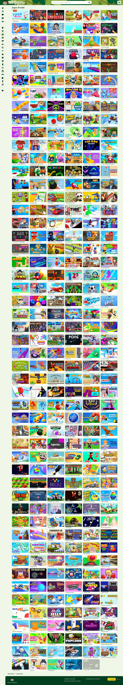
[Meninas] (2, 71)
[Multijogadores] (2, 74)
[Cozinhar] (2, 54)
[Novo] (2, 18)
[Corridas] (2, 51)
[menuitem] (2, 8)
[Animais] (2, 31)
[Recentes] (2, 11)
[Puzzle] (2, 77)
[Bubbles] (2, 41)
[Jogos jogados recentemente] (119, 2)
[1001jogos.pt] (14, 2)
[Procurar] (89, 2)
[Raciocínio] (2, 81)
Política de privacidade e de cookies (72, 681)
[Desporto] (2, 57)
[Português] (118, 679)
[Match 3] (2, 67)
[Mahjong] (2, 64)
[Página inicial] (2, 8)
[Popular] (2, 21)
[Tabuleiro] (2, 84)
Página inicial (11, 673)
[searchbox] (71, 2)
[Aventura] (2, 37)
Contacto (112, 679)
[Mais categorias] (2, 90)
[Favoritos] (2, 14)
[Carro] (2, 44)
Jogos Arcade (19, 673)
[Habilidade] (2, 61)
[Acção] (2, 27)
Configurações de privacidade (93, 679)
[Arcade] (2, 34)
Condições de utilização (69, 679)
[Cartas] (2, 47)
